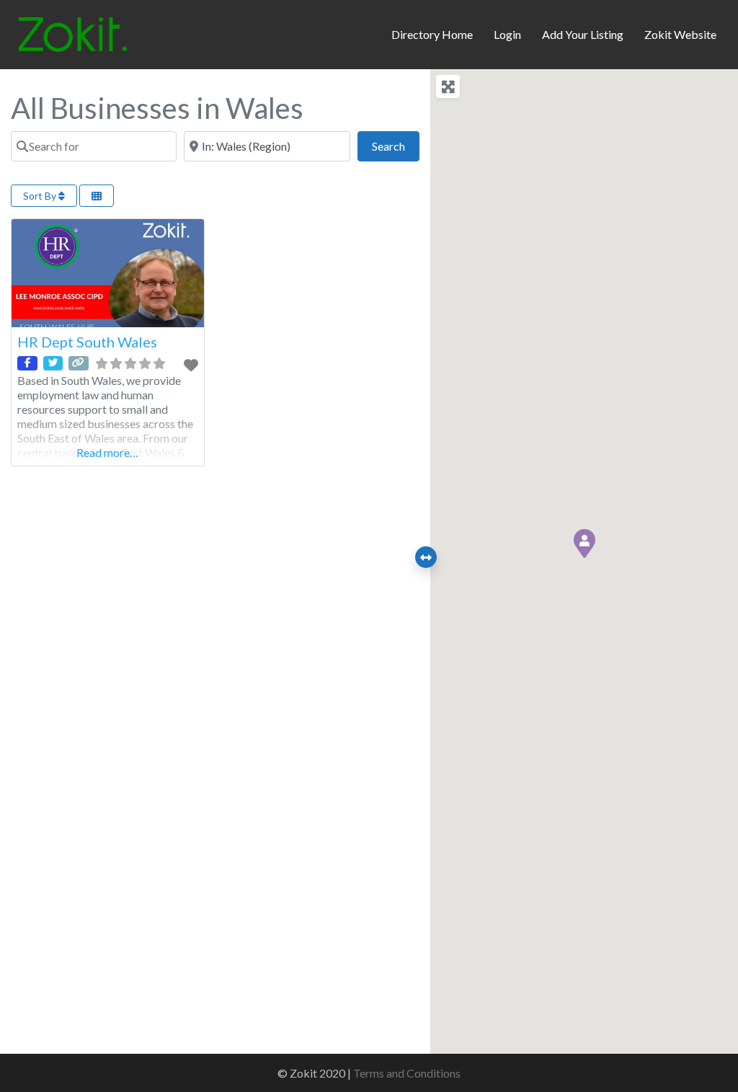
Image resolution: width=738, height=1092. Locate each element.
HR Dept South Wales (87, 341)
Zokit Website (680, 34)
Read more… (107, 452)
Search (395, 145)
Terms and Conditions (407, 1073)
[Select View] (96, 196)
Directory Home (432, 34)
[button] (584, 543)
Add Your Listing (582, 34)
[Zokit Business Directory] (73, 32)
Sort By (40, 196)
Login (507, 34)
